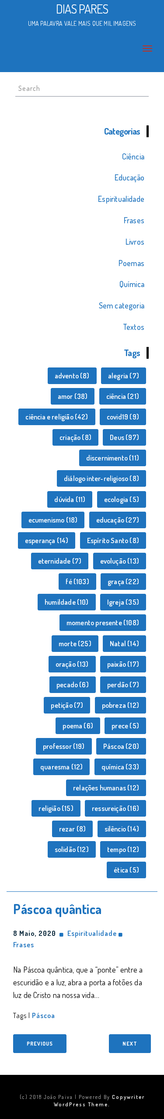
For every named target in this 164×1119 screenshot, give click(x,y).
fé (77, 581)
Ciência (133, 156)
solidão (72, 849)
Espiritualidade (121, 199)
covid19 (123, 416)
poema (78, 725)
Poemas (131, 263)
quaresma (61, 766)
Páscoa (121, 746)
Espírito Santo (113, 540)
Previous (40, 1043)
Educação (129, 177)
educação (117, 520)
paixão (123, 664)
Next (129, 1043)
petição (67, 705)
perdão (123, 684)
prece (125, 725)
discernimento (112, 458)
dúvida (69, 499)
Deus (124, 437)
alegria (123, 375)
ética (126, 870)
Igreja (123, 602)
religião (55, 808)
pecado (72, 684)
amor (73, 396)
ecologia (121, 499)
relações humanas (106, 787)
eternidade (60, 561)
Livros (135, 241)
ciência (122, 396)
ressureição (115, 808)
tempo (123, 849)
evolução (119, 561)
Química (131, 284)
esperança (47, 540)
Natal (124, 643)
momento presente (102, 622)
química (120, 766)
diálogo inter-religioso (101, 478)
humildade (67, 602)
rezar (72, 829)
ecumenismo (53, 520)
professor (64, 746)
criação (75, 437)
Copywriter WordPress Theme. (99, 1100)
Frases (134, 220)
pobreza (120, 705)
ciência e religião (56, 416)
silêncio (122, 829)
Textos (133, 327)
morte (75, 643)
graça (123, 581)
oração (72, 664)
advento (72, 375)
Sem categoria (121, 305)
